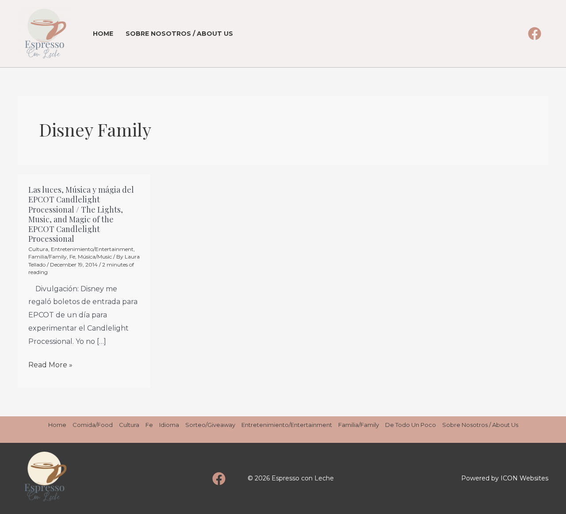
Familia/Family (47, 256)
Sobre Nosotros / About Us (179, 34)
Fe (72, 256)
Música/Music (95, 256)
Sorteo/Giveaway (210, 424)
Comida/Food (93, 424)
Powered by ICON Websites (504, 478)
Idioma (169, 424)
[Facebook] (534, 33)
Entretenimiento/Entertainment (92, 249)
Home (103, 34)
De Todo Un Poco (410, 424)
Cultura (38, 249)
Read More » (50, 365)
